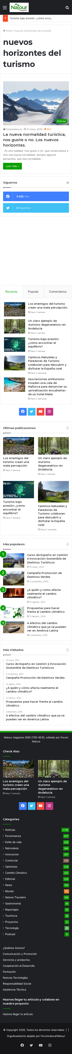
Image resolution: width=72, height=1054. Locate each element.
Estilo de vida (13, 842)
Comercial (11, 860)
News (8, 885)
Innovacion (12, 854)
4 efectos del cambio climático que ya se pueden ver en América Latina (46, 626)
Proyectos (11, 921)
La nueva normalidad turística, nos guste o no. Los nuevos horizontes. (34, 139)
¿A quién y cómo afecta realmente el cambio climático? (44, 593)
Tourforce (11, 915)
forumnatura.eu (14, 129)
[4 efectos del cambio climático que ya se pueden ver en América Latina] (13, 627)
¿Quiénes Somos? (14, 947)
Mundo (9, 891)
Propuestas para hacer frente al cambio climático (46, 610)
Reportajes (11, 909)
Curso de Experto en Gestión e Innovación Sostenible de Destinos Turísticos (47, 558)
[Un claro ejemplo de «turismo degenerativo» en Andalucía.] (14, 326)
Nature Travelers (15, 897)
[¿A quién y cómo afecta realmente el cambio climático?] (13, 593)
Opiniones (11, 866)
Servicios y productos (16, 959)
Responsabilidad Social (17, 983)
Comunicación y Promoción (20, 953)
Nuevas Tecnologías (15, 977)
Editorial (10, 878)
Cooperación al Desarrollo (19, 965)
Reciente (11, 291)
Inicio (8, 30)
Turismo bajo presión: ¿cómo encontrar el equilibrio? (43, 342)
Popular (33, 291)
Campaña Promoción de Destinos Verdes (44, 575)
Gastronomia (13, 903)
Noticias (10, 829)
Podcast (10, 934)
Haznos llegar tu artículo (18, 1014)
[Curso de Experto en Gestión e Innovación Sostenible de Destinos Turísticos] (13, 560)
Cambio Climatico (16, 872)
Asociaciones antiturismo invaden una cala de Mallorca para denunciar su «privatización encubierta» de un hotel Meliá (47, 386)
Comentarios (58, 291)
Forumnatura (13, 835)
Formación (9, 971)
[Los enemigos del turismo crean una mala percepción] (14, 309)
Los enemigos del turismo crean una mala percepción (47, 305)
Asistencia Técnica (14, 989)
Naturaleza (12, 848)
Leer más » (12, 166)
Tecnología (12, 928)
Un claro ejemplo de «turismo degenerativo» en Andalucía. (47, 324)
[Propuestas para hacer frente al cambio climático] (13, 612)
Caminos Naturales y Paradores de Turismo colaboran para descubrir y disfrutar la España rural (47, 363)
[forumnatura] (19, 7)
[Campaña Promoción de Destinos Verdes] (13, 578)
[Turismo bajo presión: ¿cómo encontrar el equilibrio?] (14, 344)
